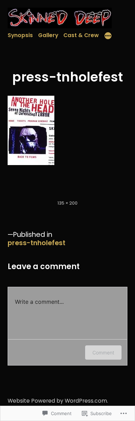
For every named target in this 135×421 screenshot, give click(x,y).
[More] (108, 37)
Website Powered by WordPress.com (57, 400)
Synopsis (20, 35)
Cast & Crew (81, 35)
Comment (103, 352)
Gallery (48, 35)
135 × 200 (67, 203)
